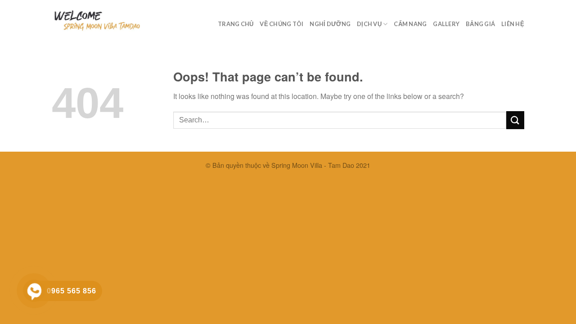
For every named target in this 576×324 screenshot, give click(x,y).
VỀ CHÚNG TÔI (281, 23)
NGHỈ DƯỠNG (330, 23)
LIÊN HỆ (512, 23)
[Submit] (515, 120)
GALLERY (446, 23)
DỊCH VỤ (369, 23)
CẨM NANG (410, 23)
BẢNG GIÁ (480, 23)
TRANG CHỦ (235, 23)
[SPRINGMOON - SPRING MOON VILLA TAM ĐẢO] (97, 20)
